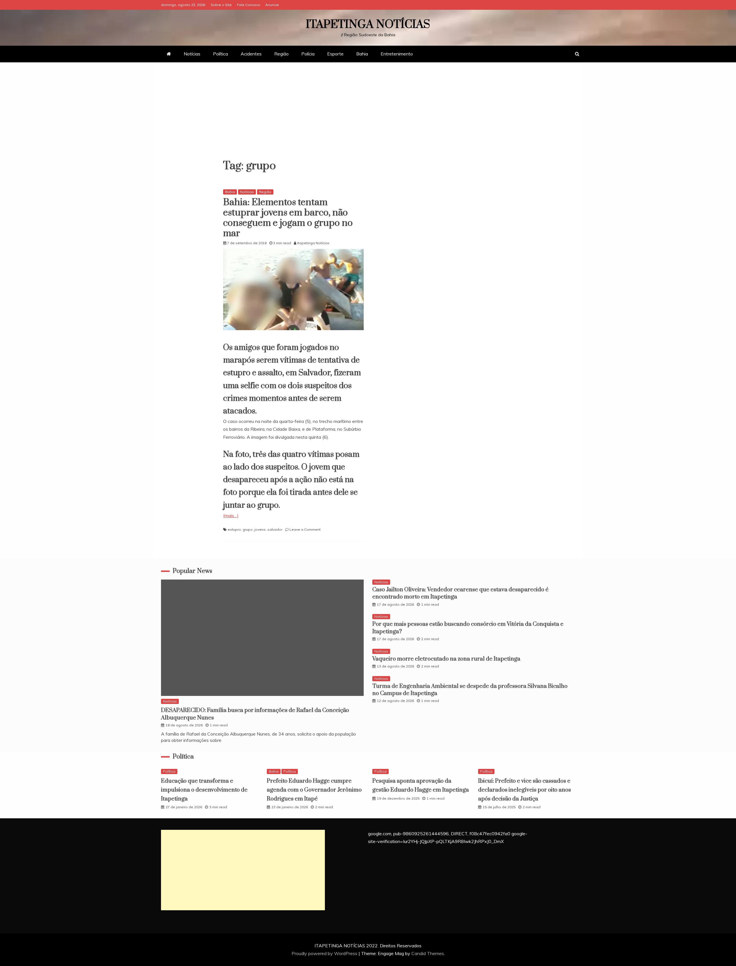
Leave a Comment (305, 529)
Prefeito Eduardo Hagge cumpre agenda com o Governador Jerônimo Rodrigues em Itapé (314, 790)
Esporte (335, 54)
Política (220, 54)
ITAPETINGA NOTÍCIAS (368, 25)
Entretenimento (397, 54)
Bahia (362, 54)
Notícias (192, 54)
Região (281, 54)
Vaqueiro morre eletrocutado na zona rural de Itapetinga (446, 659)
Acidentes (251, 54)
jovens (260, 529)
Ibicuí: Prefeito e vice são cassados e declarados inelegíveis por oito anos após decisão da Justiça (524, 790)
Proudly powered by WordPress (325, 953)
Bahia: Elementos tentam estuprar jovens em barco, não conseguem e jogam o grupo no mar (288, 218)
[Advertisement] (367, 114)
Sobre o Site (221, 5)
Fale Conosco (248, 5)
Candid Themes (427, 953)
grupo (248, 529)
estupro (234, 529)
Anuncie (272, 5)
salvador (274, 529)
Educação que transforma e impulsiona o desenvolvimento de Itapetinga (204, 790)
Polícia (308, 54)
